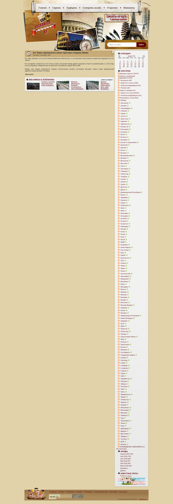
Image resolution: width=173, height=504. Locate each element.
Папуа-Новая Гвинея (128, 337)
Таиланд (124, 381)
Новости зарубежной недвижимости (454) (126, 77)
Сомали (123, 371)
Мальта (123, 289)
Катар (123, 232)
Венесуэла (124, 161)
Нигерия (124, 313)
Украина (124, 402)
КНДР (123, 242)
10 (120, 63)
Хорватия (124, 415)
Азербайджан (125, 108)
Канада (123, 229)
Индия (123, 203)
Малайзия (124, 281)
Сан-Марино (125, 352)
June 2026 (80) (125, 459)
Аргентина (124, 119)
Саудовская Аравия (128, 355)
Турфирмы (71, 7)
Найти (141, 45)
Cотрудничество (100, 492)
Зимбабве (124, 197)
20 (131, 65)
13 (131, 63)
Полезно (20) (125, 88)
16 (143, 63)
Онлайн (79, 492)
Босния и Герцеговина (129, 142)
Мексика (124, 295)
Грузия (123, 184)
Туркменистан (126, 394)
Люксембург (125, 276)
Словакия (124, 365)
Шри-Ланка (125, 434)
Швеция (123, 431)
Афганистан (125, 124)
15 (139, 63)
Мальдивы (124, 287)
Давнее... (123, 471)
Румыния (124, 350)
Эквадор (124, 436)
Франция (124, 413)
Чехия (123, 423)
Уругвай (123, 405)
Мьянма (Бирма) (126, 305)
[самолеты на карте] (86, 18)
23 (143, 65)
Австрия (124, 106)
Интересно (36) (126, 80)
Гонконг (123, 179)
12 (128, 63)
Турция (123, 397)
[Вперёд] (144, 56)
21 (135, 65)
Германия (124, 171)
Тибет (123, 389)
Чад (122, 418)
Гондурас (124, 176)
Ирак (122, 208)
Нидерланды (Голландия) (130, 316)
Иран (122, 211)
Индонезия (125, 205)
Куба (122, 253)
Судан (123, 373)
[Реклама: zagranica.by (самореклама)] (131, 481)
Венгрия (124, 158)
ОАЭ (122, 324)
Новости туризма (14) (127, 90)
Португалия (125, 344)
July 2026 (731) (125, 456)
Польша (123, 342)
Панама (123, 334)
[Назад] (119, 56)
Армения (124, 121)
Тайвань (123, 384)
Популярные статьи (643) (129, 98)
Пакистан (124, 329)
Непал (123, 310)
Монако (123, 300)
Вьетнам (124, 163)
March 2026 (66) (126, 466)
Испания (124, 218)
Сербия (123, 358)
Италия (123, 221)
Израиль (124, 200)
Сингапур (124, 360)
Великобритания (127, 156)
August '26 (131, 56)
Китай (123, 240)
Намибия (124, 308)
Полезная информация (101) (131, 95)
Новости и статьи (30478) (130, 93)
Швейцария (125, 428)
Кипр (122, 237)
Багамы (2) (124, 127)
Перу (122, 339)
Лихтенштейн (125, 274)
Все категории (121, 449)
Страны (56, 7)
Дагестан (124, 187)
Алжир (123, 113)
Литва (123, 271)
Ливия (123, 268)
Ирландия (124, 213)
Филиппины (125, 408)
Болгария (124, 140)
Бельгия (123, 137)
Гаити (123, 166)
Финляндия (125, 410)
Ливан (123, 266)
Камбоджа (124, 226)
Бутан (123, 150)
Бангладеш (125, 129)
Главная (43, 7)
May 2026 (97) (125, 461)
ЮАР (122, 442)
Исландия (124, 216)
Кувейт (123, 255)
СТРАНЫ (123, 100)
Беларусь (124, 132)
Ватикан (124, 153)
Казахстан (124, 224)
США (122, 376)
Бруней (123, 148)
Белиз (123, 134)
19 (128, 65)
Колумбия (124, 245)
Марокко (124, 292)
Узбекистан (125, 400)
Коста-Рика (125, 250)
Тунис (123, 392)
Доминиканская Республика (130, 192)
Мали (122, 284)
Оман (122, 326)
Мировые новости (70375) (129, 74)
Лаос (122, 260)
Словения (124, 368)
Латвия (123, 263)
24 (120, 67)
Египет (123, 195)
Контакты (129, 7)
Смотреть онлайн (92, 7)
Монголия (124, 302)
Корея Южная (126, 247)
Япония (123, 444)
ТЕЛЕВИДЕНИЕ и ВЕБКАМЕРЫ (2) (132, 447)
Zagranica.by (143, 499)
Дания (123, 190)
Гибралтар (124, 174)
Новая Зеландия (127, 318)
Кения (123, 234)
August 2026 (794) (126, 454)
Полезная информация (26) (131, 85)
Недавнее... (124, 468)
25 (124, 67)
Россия (123, 347)
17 (120, 65)
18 (124, 65)
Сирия (123, 363)
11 (124, 63)
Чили (122, 426)
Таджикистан (125, 379)
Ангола (123, 116)
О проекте (112, 7)
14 (135, 63)
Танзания (124, 386)
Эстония (124, 439)
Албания (124, 111)
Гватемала (124, 169)
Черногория (125, 421)
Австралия (124, 103)
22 (139, 65)
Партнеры (113, 492)
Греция (123, 182)
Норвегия (124, 321)
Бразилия (124, 145)
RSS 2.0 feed (126, 476)
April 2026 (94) (125, 463)
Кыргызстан (125, 258)
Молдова (124, 297)
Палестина (125, 331)
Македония (125, 279)
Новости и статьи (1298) (129, 83)
